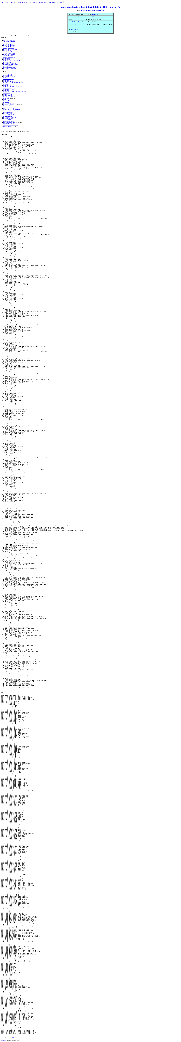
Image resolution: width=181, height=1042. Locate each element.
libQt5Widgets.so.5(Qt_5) (9, 96)
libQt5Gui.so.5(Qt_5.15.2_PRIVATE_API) (13, 82)
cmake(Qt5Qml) (7, 43)
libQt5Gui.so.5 (6, 80)
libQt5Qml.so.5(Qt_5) (8, 85)
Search (61, 2)
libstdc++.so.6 (6, 105)
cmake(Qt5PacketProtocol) (9, 41)
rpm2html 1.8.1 (10, 1037)
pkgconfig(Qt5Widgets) (8, 121)
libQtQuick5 (6, 98)
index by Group (9, 2)
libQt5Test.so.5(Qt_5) (8, 94)
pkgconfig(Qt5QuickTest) (9, 67)
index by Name (47, 2)
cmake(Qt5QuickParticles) (9, 53)
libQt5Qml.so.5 (6, 84)
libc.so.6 (5, 99)
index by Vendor (28, 2)
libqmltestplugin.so (7, 59)
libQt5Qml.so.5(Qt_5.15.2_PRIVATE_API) (13, 86)
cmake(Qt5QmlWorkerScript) (10, 49)
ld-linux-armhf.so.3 (7, 75)
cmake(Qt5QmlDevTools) (9, 45)
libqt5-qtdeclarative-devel (9, 40)
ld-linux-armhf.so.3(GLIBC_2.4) (10, 76)
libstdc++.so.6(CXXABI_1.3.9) (10, 108)
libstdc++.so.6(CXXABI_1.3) (10, 107)
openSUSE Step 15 (95, 14)
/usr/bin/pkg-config (7, 74)
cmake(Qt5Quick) (7, 50)
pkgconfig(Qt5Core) (8, 112)
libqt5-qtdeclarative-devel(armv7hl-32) (12, 60)
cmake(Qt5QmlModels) (8, 48)
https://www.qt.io (74, 29)
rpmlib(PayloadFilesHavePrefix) (10, 125)
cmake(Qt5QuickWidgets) (9, 57)
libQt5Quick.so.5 (7, 88)
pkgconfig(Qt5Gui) (7, 113)
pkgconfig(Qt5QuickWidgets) (10, 68)
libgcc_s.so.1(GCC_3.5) (8, 103)
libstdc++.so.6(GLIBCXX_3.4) (10, 111)
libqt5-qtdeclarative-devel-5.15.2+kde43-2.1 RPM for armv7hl (91, 7)
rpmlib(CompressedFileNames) (10, 122)
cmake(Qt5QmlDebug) (8, 44)
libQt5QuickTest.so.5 (8, 90)
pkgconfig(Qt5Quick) (8, 65)
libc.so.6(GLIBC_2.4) (8, 100)
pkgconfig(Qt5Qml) (7, 62)
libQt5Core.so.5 (7, 77)
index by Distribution (18, 2)
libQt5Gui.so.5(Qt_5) (8, 81)
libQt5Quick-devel (7, 58)
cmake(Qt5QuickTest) (8, 55)
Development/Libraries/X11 (78, 21)
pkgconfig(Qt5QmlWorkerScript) (10, 64)
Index (3, 2)
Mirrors (53, 2)
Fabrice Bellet (4, 1040)
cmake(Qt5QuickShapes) (9, 54)
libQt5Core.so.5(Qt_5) (8, 79)
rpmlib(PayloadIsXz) (8, 126)
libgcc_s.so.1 (6, 102)
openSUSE (91, 17)
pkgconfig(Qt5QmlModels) (9, 63)
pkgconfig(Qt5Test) (7, 119)
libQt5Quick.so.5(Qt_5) (8, 89)
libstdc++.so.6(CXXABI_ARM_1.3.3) (12, 109)
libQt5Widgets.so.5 (7, 95)
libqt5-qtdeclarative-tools (8, 104)
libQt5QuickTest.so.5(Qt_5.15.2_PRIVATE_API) (14, 91)
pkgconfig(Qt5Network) (8, 114)
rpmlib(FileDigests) (7, 123)
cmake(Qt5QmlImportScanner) (10, 46)
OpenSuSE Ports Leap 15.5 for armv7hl (92, 10)
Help (58, 2)
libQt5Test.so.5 (6, 93)
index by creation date (38, 2)
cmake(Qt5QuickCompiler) (9, 51)
